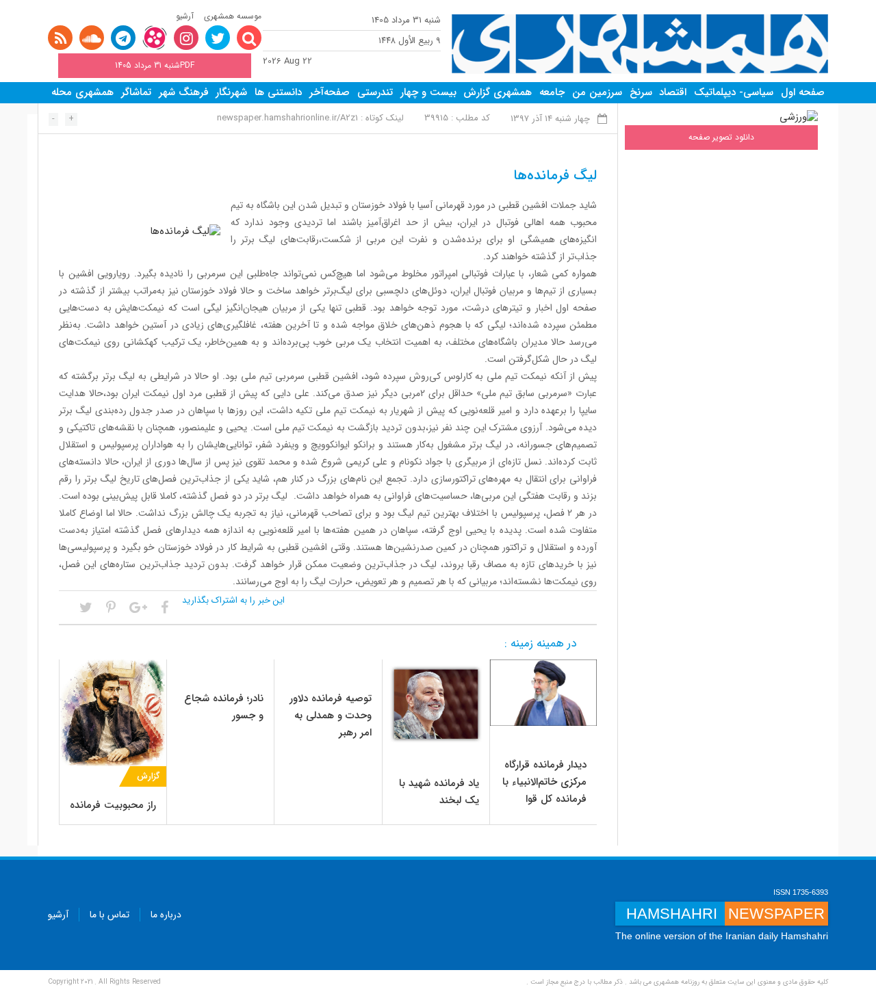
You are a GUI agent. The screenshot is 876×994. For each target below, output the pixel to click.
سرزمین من (597, 92)
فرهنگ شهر (184, 92)
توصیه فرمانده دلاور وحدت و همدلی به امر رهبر (330, 715)
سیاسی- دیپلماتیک (733, 92)
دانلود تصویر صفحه (721, 137)
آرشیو (185, 16)
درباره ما (166, 914)
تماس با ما (109, 914)
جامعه (552, 92)
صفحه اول (803, 92)
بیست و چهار (428, 92)
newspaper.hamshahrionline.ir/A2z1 (287, 118)
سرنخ (641, 92)
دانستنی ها (278, 92)
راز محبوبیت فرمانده (113, 805)
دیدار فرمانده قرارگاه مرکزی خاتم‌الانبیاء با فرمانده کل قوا (544, 782)
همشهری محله (82, 92)
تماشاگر (136, 92)
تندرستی (375, 92)
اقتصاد (672, 92)
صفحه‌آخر (329, 92)
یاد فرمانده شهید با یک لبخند (439, 792)
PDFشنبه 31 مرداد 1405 (154, 65)
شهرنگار (231, 92)
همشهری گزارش (497, 92)
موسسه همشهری (232, 16)
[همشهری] (640, 44)
